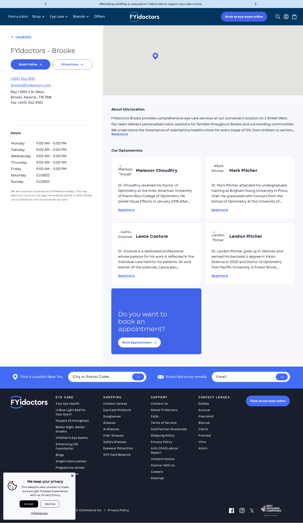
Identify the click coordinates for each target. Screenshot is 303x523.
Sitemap (157, 478)
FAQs (155, 416)
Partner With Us (163, 465)
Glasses (109, 423)
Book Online (28, 64)
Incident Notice (163, 459)
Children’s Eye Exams (72, 438)
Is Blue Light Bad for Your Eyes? (71, 412)
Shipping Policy (162, 435)
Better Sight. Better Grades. (70, 429)
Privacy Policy (161, 442)
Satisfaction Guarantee (169, 429)
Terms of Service (163, 423)
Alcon (202, 448)
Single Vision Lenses (71, 461)
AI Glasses (111, 429)
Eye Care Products (117, 410)
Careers (157, 472)
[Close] (72, 476)
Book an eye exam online (244, 17)
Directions (69, 64)
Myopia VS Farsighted (72, 421)
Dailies (203, 404)
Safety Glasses (114, 442)
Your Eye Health (67, 404)
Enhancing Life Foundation (67, 446)
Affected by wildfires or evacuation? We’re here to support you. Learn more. (150, 4)
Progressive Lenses (70, 468)
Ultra (202, 442)
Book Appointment (137, 342)
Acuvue (204, 410)
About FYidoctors (164, 410)
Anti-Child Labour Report (164, 450)
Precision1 (206, 416)
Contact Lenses (115, 404)
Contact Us (159, 404)
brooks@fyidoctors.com (31, 85)
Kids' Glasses (113, 435)
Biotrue (204, 423)
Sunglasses (112, 416)
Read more (119, 134)
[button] (256, 4)
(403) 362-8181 (23, 78)
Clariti (203, 429)
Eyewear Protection (118, 448)
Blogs (60, 455)
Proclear (204, 435)
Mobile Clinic (66, 487)
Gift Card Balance (116, 455)
